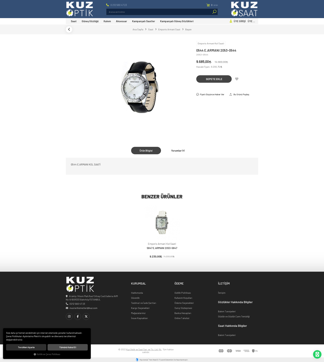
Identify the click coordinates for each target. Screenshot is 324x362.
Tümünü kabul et (67, 347)
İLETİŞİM (224, 283)
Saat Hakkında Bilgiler (232, 325)
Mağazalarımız (138, 313)
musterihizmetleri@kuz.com (83, 308)
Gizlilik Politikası (182, 292)
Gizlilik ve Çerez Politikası (48, 354)
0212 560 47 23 (77, 303)
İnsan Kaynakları (139, 318)
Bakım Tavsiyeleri (227, 311)
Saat (74, 21)
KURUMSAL (138, 283)
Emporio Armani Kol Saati (162, 243)
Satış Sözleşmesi (183, 308)
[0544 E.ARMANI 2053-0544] (140, 87)
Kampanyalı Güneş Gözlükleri (177, 21)
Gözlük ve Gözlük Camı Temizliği (234, 316)
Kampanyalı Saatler (143, 21)
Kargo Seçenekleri (140, 308)
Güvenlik (135, 297)
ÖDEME (179, 283)
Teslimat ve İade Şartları (143, 302)
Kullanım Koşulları (183, 297)
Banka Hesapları (182, 313)
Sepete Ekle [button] (214, 79)
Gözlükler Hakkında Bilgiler (235, 302)
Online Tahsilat (182, 318)
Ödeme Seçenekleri (184, 302)
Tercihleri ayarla (26, 347)
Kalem (107, 21)
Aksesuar (121, 21)
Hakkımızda (137, 292)
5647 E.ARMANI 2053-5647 (162, 248)
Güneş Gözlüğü (90, 21)
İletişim (221, 292)
